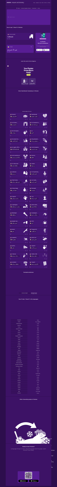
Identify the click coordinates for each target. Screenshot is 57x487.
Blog (40, 2)
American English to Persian (26, 8)
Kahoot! (42, 2)
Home (19, 8)
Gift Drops (48, 2)
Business (45, 2)
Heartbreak (34, 8)
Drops (34, 2)
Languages (37, 2)
